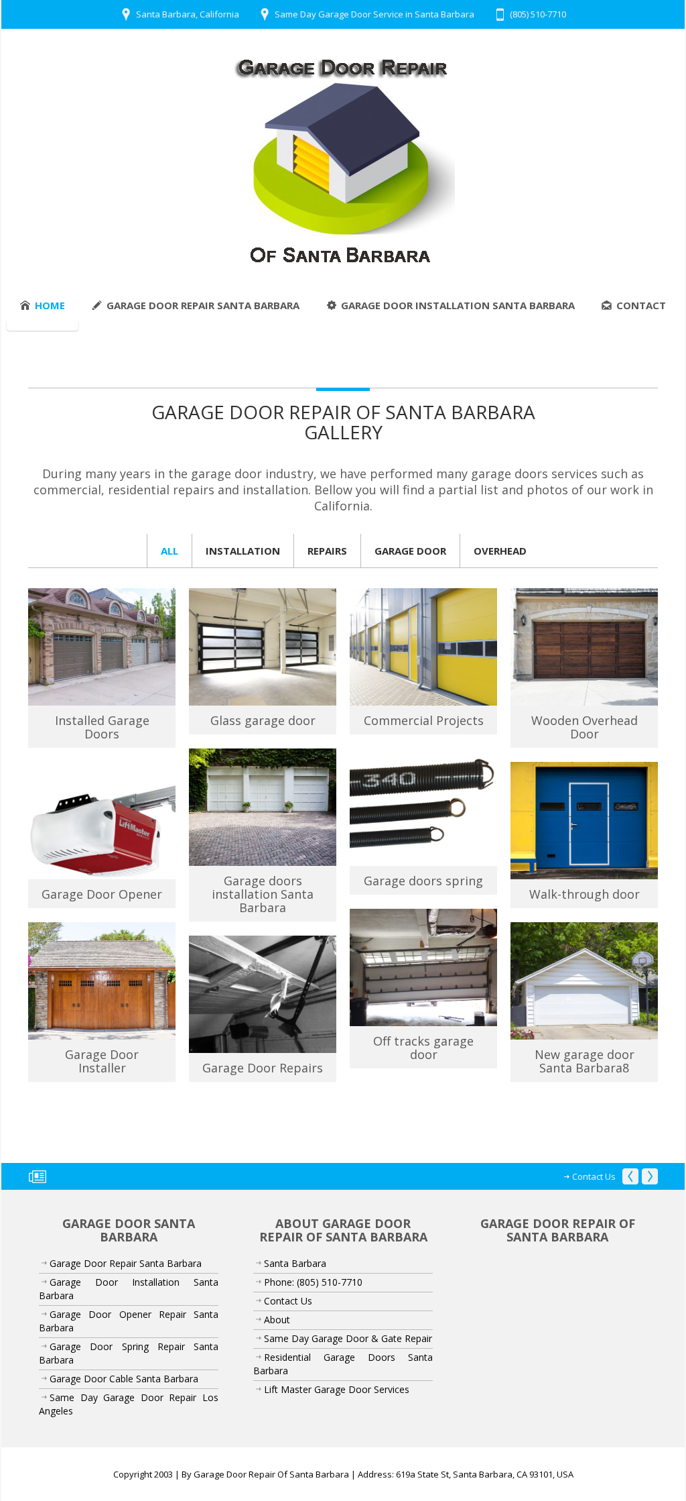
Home (50, 305)
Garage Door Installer (102, 1061)
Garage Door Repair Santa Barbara (203, 305)
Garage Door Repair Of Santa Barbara (271, 1474)
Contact (641, 305)
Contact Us (594, 1176)
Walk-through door (584, 894)
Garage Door (410, 550)
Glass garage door (263, 720)
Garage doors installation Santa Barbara (263, 894)
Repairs (327, 550)
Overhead (500, 550)
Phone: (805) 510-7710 (313, 1282)
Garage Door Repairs (262, 1068)
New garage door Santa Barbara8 (584, 1061)
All (169, 550)
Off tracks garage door (423, 1047)
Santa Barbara (295, 1263)
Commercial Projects (424, 720)
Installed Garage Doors (102, 727)
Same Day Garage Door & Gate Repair (348, 1338)
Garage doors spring (423, 881)
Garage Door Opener (102, 894)
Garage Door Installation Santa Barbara (458, 305)
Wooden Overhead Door (584, 727)
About (277, 1319)
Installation (243, 550)
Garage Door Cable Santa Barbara (124, 1378)
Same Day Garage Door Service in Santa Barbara (374, 14)
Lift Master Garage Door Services (336, 1389)
